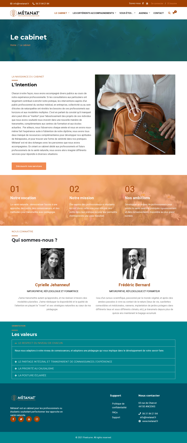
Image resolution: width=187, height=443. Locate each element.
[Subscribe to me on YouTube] (147, 3)
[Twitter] (21, 419)
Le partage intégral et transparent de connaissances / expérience (65, 361)
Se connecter (157, 3)
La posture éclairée (32, 375)
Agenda (143, 13)
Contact (158, 13)
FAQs (115, 412)
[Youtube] (29, 419)
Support (116, 417)
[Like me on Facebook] (143, 3)
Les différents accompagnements (93, 13)
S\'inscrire (172, 3)
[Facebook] (13, 419)
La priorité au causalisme (36, 368)
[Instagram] (37, 419)
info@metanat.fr (21, 3)
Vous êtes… (126, 13)
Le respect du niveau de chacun (40, 343)
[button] (135, 114)
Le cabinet (60, 13)
